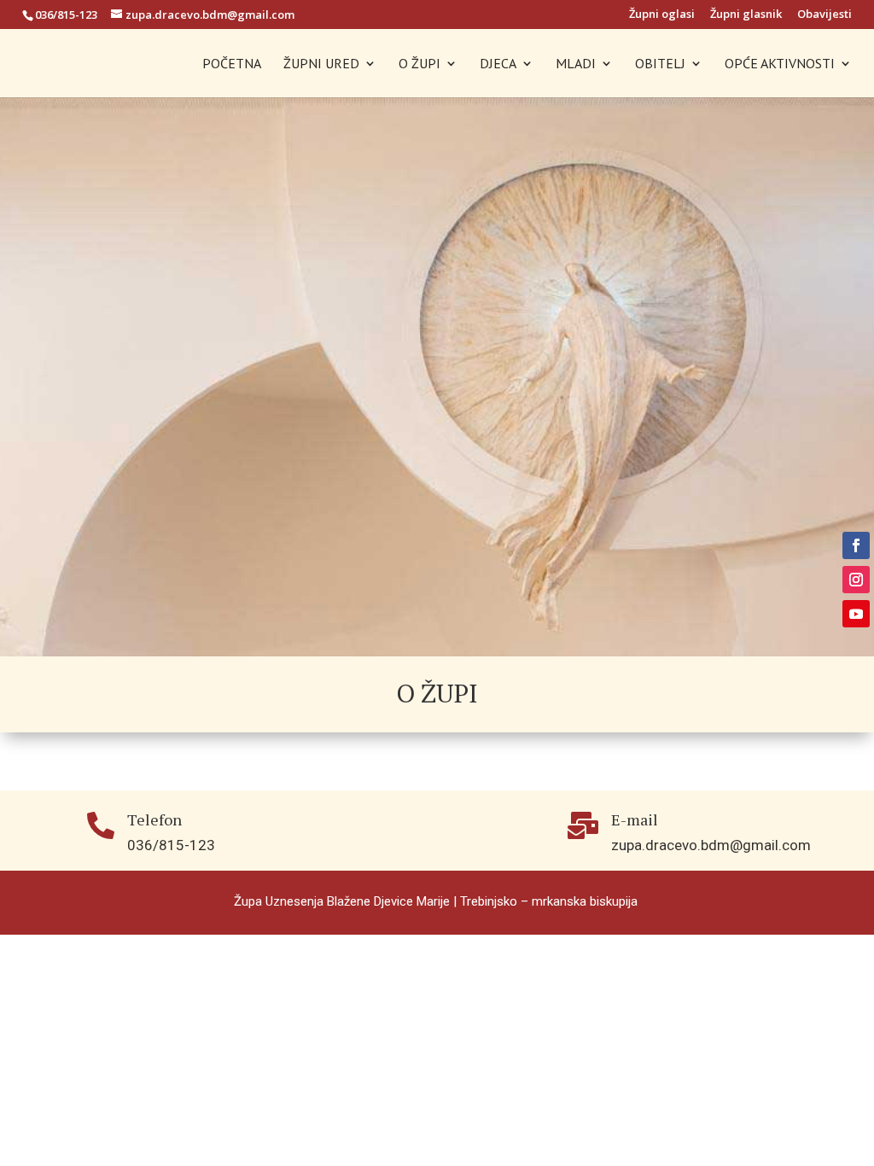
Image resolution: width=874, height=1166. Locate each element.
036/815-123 (66, 14)
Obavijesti (824, 15)
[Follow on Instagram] (856, 579)
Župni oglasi (662, 15)
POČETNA (231, 64)
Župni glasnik (746, 15)
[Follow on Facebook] (856, 545)
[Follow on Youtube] (856, 613)
